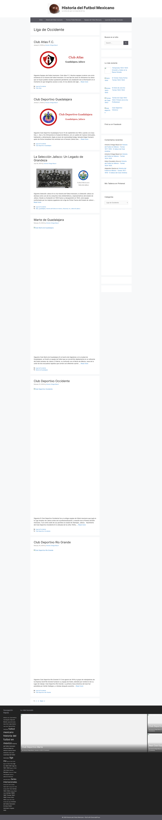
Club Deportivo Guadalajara (53, 99)
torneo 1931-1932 (7, 788)
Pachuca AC (11, 772)
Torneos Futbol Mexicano (73, 20)
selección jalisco (75, 208)
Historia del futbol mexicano (54, 20)
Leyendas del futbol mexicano (114, 20)
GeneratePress (95, 817)
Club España (6, 719)
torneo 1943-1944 (10, 799)
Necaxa (5, 772)
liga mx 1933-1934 (11, 761)
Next (42, 701)
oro (69, 208)
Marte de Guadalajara (49, 219)
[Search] (125, 43)
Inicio (41, 20)
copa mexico (12, 724)
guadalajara (42, 208)
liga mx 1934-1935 (8, 763)
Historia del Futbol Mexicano (88, 7)
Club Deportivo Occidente (52, 381)
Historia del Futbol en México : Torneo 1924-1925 (116, 156)
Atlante (5, 717)
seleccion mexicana (8, 776)
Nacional (65, 208)
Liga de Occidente (41, 86)
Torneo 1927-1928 (13, 786)
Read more (84, 82)
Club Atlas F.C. (44, 42)
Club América (13, 717)
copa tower (5, 726)
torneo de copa (7, 801)
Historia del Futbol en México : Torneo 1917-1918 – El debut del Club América (116, 171)
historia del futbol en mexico (54, 208)
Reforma (11, 774)
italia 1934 (11, 752)
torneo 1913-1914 (7, 784)
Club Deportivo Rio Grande (52, 542)
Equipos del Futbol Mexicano (93, 20)
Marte (7, 770)
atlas (37, 208)
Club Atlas (39, 88)
